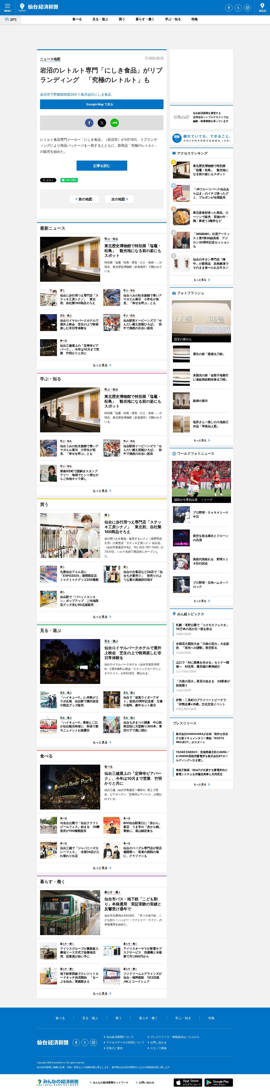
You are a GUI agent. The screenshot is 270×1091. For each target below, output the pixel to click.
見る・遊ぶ (100, 19)
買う (122, 19)
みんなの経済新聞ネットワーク (57, 1082)
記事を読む (101, 166)
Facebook (228, 7)
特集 (195, 19)
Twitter (238, 7)
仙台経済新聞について (120, 1037)
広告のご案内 (114, 1048)
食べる (77, 19)
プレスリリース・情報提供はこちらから (175, 1037)
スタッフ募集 (158, 1048)
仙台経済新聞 (38, 7)
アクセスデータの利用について (125, 1042)
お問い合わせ (158, 1042)
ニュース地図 (50, 59)
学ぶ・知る (173, 19)
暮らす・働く (145, 19)
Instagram (247, 7)
